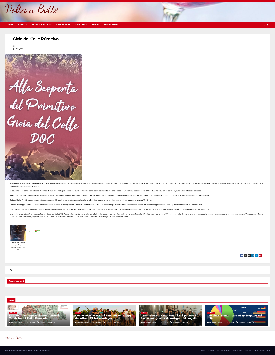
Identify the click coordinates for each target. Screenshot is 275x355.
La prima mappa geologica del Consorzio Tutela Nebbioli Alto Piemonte (34, 317)
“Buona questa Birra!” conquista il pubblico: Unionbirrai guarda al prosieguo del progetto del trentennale (169, 318)
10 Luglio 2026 (17, 322)
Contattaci (81, 25)
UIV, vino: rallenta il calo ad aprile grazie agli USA (234, 317)
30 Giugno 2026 (149, 322)
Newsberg (36, 350)
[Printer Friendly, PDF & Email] (34, 230)
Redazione (31, 322)
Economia (211, 312)
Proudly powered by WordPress (16, 350)
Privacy (95, 25)
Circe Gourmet (63, 25)
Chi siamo (22, 25)
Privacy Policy (111, 25)
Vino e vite (13, 312)
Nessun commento (48, 322)
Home (10, 25)
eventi (78, 312)
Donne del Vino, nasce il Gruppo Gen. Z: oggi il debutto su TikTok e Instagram (104, 317)
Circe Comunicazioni (42, 25)
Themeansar (45, 350)
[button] (263, 25)
